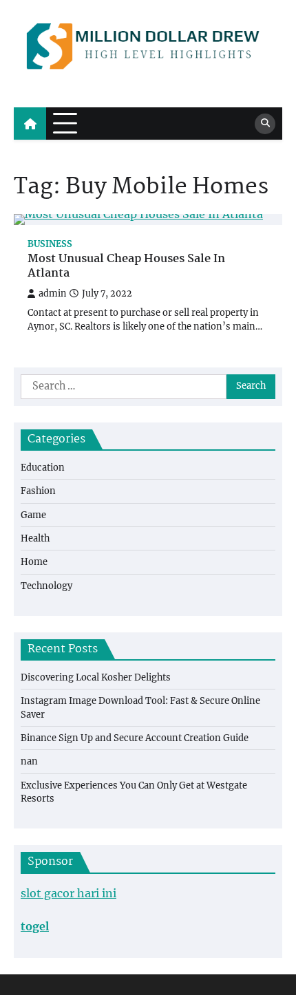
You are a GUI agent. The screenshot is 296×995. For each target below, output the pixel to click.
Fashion (38, 491)
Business (50, 244)
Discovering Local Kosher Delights (96, 677)
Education (43, 467)
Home (34, 562)
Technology (46, 586)
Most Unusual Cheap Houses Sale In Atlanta (126, 267)
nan (29, 761)
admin (52, 293)
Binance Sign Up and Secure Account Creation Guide (135, 738)
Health (35, 538)
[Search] (265, 124)
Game (33, 515)
